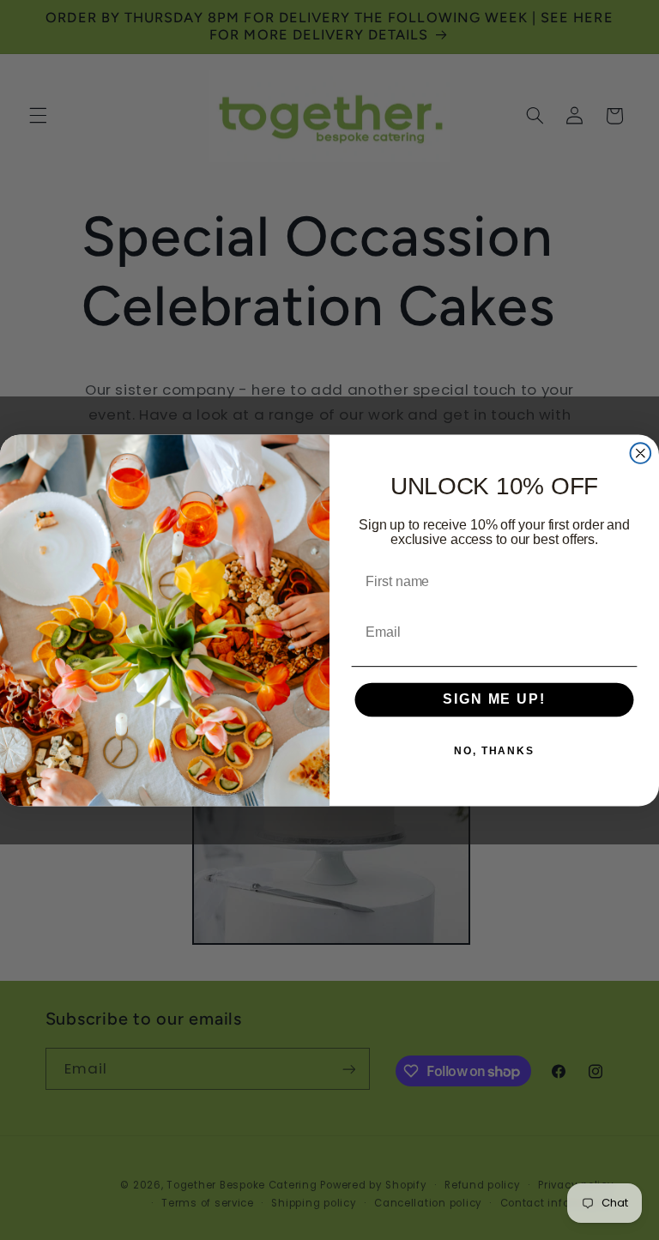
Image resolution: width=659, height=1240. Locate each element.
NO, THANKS (494, 751)
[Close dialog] (641, 453)
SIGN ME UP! (494, 700)
